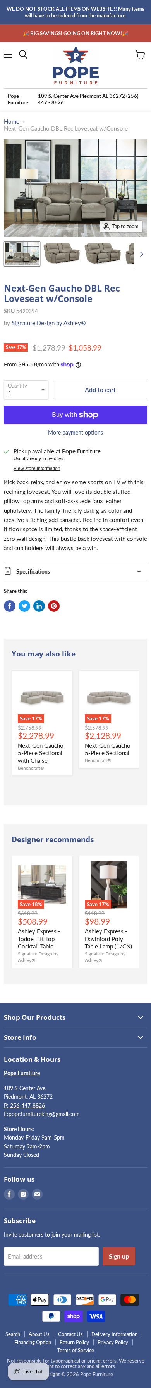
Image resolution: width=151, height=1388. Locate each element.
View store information (37, 468)
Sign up (119, 1256)
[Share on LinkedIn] (39, 606)
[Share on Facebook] (9, 606)
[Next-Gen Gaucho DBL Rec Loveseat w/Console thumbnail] (22, 254)
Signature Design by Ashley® (49, 322)
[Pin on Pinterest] (54, 606)
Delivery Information (114, 1334)
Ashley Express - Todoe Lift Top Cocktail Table (39, 939)
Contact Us (70, 1334)
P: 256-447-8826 (24, 1105)
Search (12, 1334)
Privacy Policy (113, 1342)
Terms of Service (75, 1350)
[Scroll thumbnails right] (140, 254)
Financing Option (32, 1342)
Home (11, 121)
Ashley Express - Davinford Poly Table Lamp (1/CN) (108, 939)
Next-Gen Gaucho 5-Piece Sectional (107, 749)
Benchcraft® (31, 768)
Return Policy (74, 1342)
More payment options (75, 433)
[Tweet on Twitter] (24, 606)
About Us (39, 1334)
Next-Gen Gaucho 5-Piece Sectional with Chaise (40, 753)
